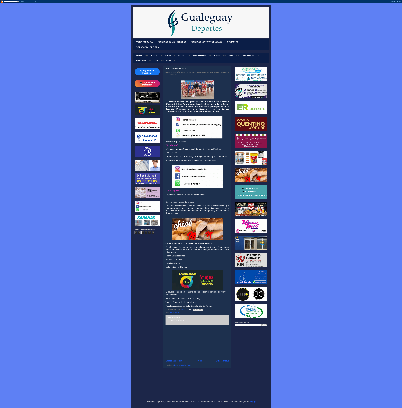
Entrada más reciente (174, 361)
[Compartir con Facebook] (200, 310)
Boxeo (168, 55)
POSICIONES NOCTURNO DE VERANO (206, 42)
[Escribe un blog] (196, 310)
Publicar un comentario (177, 320)
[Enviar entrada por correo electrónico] (190, 309)
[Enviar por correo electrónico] (194, 310)
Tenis (156, 61)
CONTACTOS (232, 42)
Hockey (217, 55)
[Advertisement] (197, 342)
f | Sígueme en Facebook (147, 71)
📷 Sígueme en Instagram (147, 83)
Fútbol (181, 55)
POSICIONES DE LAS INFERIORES (172, 42)
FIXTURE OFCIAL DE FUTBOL (148, 47)
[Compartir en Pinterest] (202, 310)
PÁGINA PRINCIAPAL (144, 42)
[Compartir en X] (198, 310)
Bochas (154, 55)
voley (168, 61)
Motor (231, 55)
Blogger (252, 401)
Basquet (139, 55)
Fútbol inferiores (199, 55)
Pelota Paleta (141, 61)
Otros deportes (248, 55)
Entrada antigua (222, 361)
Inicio (199, 361)
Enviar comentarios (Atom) (182, 365)
